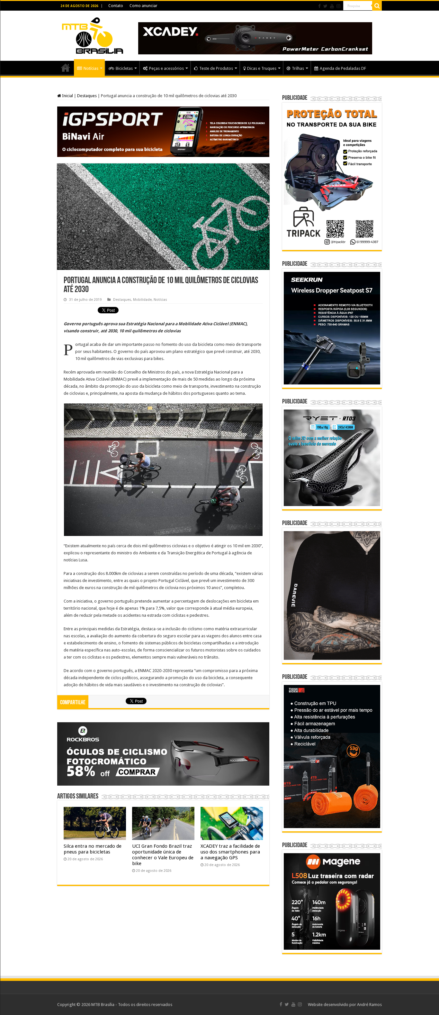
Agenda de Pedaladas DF (343, 68)
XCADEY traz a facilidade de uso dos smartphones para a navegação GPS (230, 852)
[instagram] (338, 6)
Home (65, 67)
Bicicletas (124, 68)
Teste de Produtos (216, 68)
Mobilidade (142, 300)
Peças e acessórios (166, 68)
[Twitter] (325, 6)
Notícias (91, 68)
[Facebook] (319, 6)
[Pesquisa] (377, 6)
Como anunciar (143, 6)
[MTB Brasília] (92, 34)
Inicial (67, 95)
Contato (115, 6)
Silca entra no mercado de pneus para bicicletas (92, 849)
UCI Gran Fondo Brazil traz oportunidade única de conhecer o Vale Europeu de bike (162, 854)
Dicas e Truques (261, 68)
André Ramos (369, 1004)
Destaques (87, 95)
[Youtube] (332, 6)
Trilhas (298, 68)
